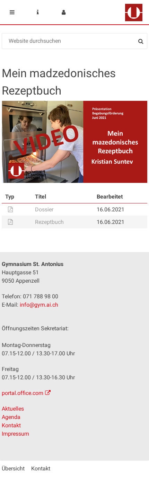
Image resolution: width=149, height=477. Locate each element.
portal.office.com (22, 393)
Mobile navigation (12, 12)
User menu (63, 12)
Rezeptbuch (49, 222)
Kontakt (11, 425)
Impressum (15, 433)
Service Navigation (38, 12)
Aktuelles (13, 408)
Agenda (11, 417)
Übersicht (13, 468)
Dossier (44, 209)
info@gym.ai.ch (39, 304)
